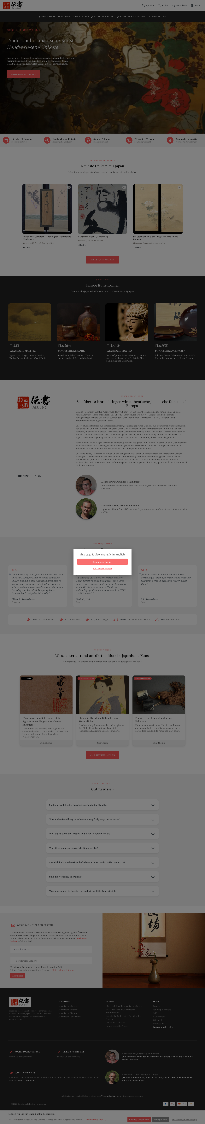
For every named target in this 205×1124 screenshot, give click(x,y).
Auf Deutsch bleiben (102, 568)
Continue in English (102, 561)
